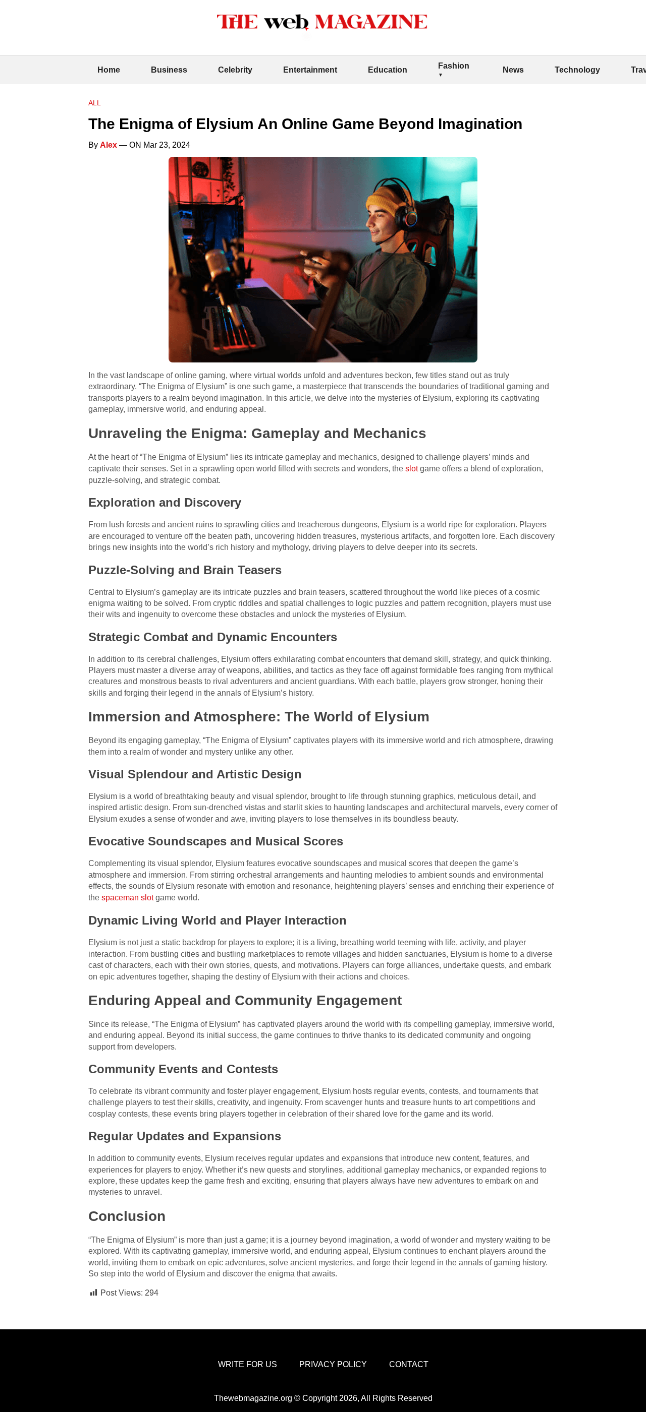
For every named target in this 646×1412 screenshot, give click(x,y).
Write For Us (247, 1364)
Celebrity (235, 70)
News (513, 70)
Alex (108, 145)
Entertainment (310, 70)
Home (108, 70)
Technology (577, 70)
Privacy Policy (333, 1364)
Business (169, 70)
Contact (408, 1364)
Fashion (453, 66)
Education (387, 70)
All (94, 103)
